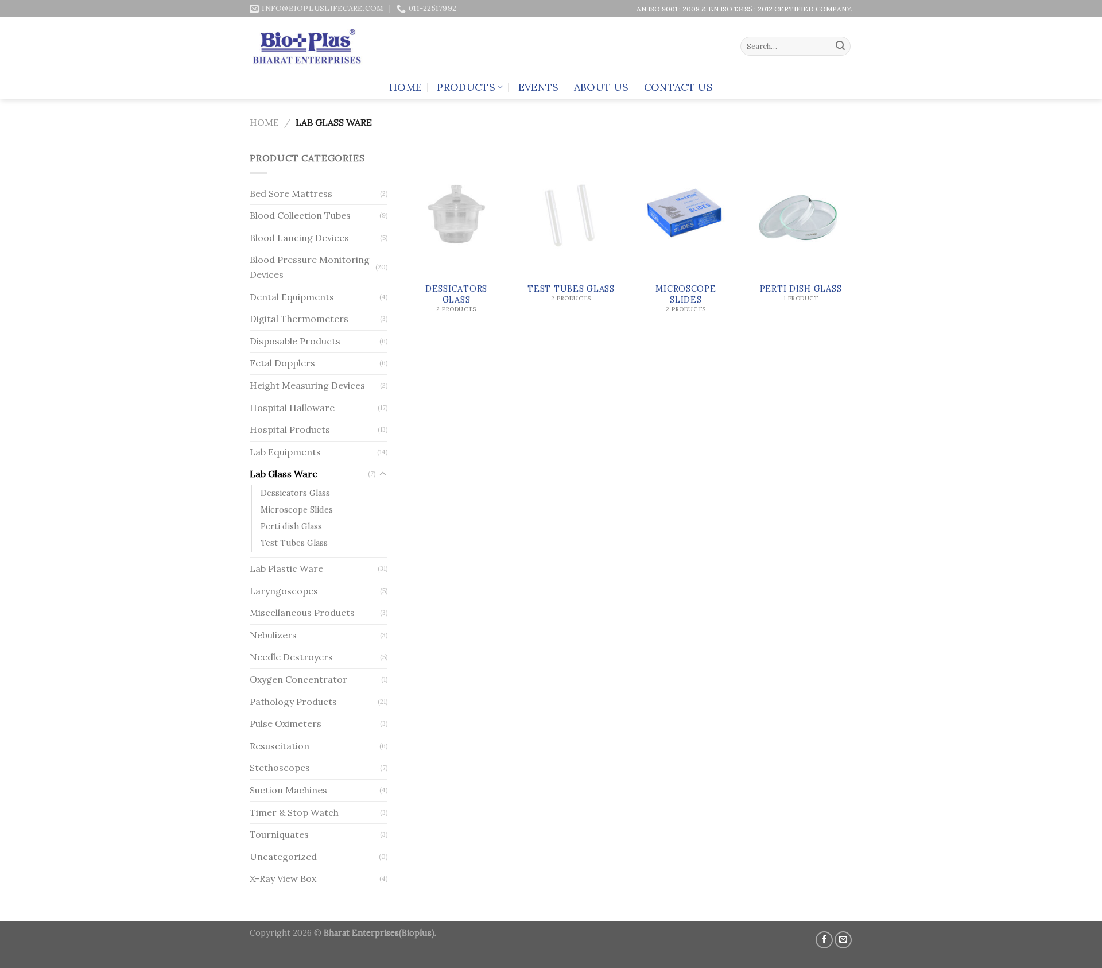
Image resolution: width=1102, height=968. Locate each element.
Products (466, 87)
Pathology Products (293, 701)
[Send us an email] (843, 939)
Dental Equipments (292, 297)
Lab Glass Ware (283, 473)
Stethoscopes (280, 767)
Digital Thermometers (299, 318)
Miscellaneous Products (302, 612)
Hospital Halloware (292, 407)
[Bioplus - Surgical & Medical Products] (307, 46)
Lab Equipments (285, 452)
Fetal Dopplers (282, 363)
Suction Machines (288, 790)
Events (538, 87)
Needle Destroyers (291, 657)
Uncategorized (283, 856)
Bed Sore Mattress (291, 193)
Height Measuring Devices (307, 385)
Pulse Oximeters (285, 723)
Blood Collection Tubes (300, 215)
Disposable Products (295, 341)
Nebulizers (273, 635)
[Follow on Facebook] (824, 939)
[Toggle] (382, 474)
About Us (601, 87)
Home (405, 87)
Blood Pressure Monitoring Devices (310, 267)
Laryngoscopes (284, 591)
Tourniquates (279, 834)
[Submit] (840, 46)
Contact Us (678, 87)
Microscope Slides (297, 510)
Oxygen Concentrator (298, 679)
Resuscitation (279, 746)
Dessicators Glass (295, 493)
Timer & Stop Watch (294, 812)
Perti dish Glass (291, 526)
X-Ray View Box (283, 878)
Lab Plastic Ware (286, 568)
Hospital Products (290, 429)
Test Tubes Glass (294, 543)
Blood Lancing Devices (299, 237)
